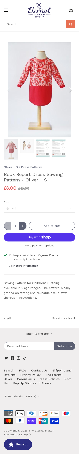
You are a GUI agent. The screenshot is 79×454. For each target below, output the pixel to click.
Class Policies (50, 379)
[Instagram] (18, 358)
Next (71, 318)
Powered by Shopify (17, 434)
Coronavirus (26, 379)
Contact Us (39, 370)
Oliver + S (11, 167)
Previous (58, 318)
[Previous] (8, 90)
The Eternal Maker (41, 430)
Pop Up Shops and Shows (32, 383)
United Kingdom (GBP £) (20, 396)
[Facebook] (12, 358)
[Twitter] (6, 358)
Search (9, 370)
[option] (39, 89)
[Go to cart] (71, 10)
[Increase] (22, 226)
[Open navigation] (6, 10)
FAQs (22, 370)
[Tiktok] (24, 358)
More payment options (39, 245)
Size (6, 201)
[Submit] (70, 24)
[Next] (70, 90)
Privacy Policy (30, 375)
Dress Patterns (32, 167)
